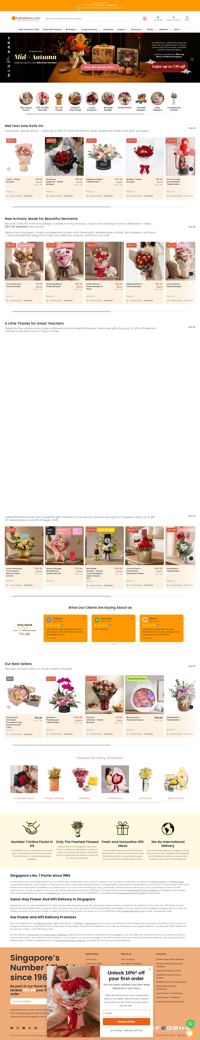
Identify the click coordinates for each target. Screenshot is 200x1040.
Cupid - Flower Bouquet (13, 180)
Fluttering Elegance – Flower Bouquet (54, 181)
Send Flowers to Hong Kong (169, 993)
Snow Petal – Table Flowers (92, 383)
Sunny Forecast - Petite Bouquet (14, 383)
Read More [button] (147, 638)
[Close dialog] (149, 969)
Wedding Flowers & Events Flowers (168, 976)
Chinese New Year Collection (170, 959)
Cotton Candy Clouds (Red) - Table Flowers (174, 181)
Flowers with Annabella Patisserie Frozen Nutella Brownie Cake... (14, 722)
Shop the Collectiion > (100, 67)
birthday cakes (177, 881)
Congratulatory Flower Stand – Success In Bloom (54, 478)
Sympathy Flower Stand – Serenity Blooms (135, 478)
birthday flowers (158, 881)
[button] (71, 29)
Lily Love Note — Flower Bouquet (174, 285)
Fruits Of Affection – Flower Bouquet (94, 720)
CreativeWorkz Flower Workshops (166, 987)
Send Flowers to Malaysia (168, 997)
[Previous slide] (8, 59)
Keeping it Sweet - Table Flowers (95, 180)
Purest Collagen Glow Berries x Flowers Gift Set (53, 571)
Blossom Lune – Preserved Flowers (135, 718)
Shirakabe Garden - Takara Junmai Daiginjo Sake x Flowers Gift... (94, 573)
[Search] (145, 19)
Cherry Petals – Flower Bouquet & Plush (94, 286)
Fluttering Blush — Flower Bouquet (54, 285)
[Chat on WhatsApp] (190, 1024)
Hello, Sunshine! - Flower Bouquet (54, 383)
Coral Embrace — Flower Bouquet (14, 285)
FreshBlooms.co (53, 893)
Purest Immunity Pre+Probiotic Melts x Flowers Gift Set (14, 572)
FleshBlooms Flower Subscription (171, 982)
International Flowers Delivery (170, 1001)
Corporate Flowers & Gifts (168, 970)
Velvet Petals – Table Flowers (173, 718)
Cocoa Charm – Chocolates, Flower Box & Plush (135, 571)
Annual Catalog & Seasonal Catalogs (169, 965)
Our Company (128, 959)
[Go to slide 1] (111, 644)
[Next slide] (192, 59)
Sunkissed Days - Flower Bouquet (175, 383)
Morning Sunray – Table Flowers (135, 383)
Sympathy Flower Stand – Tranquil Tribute (14, 478)
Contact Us (91, 959)
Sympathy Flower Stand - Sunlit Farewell (175, 478)
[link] (26, 101)
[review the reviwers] (132, 619)
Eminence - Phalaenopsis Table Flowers (52, 720)
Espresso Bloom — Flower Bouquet (135, 285)
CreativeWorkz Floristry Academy (142, 890)
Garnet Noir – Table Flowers (173, 569)
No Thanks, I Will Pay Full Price (127, 1030)
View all (191, 128)
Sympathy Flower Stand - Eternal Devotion (94, 478)
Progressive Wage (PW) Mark (130, 893)
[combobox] (95, 19)
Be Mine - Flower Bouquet (134, 180)
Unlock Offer (126, 1022)
